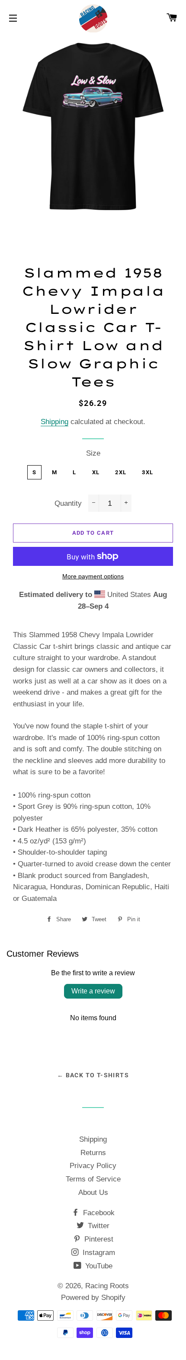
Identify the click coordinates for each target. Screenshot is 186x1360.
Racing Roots (107, 1286)
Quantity (68, 503)
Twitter (97, 1226)
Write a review (93, 991)
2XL (120, 472)
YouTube (97, 1266)
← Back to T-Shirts (93, 1075)
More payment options (93, 576)
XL (96, 472)
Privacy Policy (93, 1166)
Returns (93, 1153)
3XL (147, 472)
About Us (93, 1192)
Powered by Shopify (93, 1297)
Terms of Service (93, 1179)
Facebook (98, 1213)
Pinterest (97, 1239)
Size (93, 453)
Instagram (97, 1252)
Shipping (54, 422)
